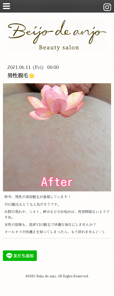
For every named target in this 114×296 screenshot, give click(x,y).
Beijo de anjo (46, 276)
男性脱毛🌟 (21, 75)
